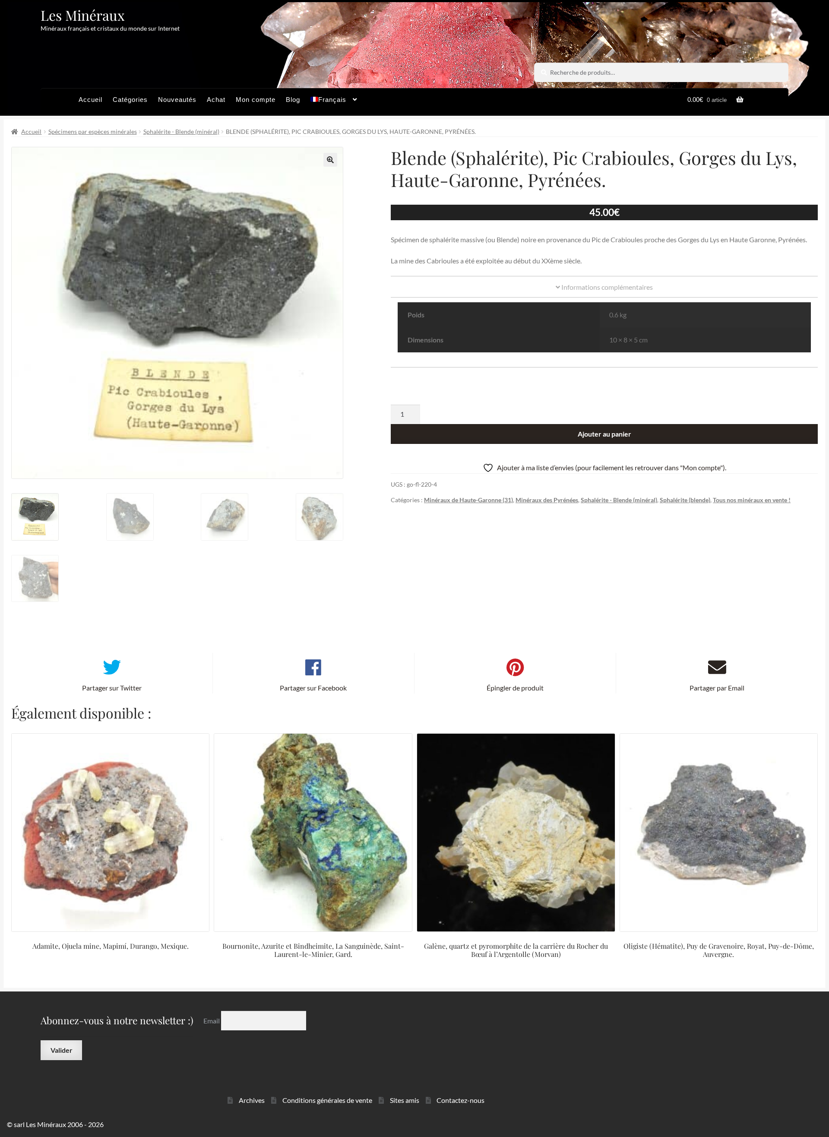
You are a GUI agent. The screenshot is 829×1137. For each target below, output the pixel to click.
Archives (252, 1100)
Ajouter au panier (604, 434)
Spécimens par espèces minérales (92, 131)
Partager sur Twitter (112, 688)
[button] (330, 160)
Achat (216, 99)
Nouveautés (177, 99)
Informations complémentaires (606, 287)
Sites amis (404, 1100)
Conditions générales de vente (327, 1100)
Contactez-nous (460, 1100)
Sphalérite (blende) (685, 500)
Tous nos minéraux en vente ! (752, 500)
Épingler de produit (515, 688)
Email (212, 1021)
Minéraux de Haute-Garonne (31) (468, 500)
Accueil (90, 99)
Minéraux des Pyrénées (547, 500)
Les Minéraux (83, 15)
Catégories (130, 99)
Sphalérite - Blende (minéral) (181, 131)
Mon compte (255, 99)
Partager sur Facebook (313, 688)
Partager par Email (717, 688)
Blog (293, 99)
